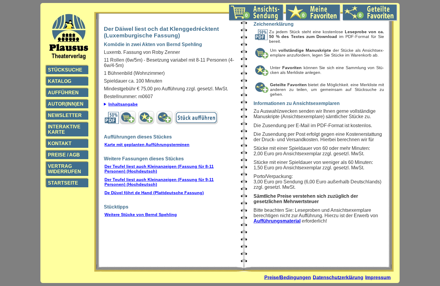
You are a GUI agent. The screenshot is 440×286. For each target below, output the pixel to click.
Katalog (59, 81)
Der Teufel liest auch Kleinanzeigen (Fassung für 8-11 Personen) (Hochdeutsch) (159, 169)
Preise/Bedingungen (287, 277)
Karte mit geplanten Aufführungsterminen (146, 144)
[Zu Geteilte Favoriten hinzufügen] (164, 117)
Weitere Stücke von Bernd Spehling (140, 214)
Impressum (378, 277)
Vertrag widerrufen (64, 169)
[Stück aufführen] (196, 117)
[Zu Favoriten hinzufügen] (146, 117)
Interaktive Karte (64, 129)
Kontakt (60, 143)
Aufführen (63, 92)
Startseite (63, 182)
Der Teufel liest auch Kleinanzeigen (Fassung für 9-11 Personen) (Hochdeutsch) (159, 182)
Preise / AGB (64, 154)
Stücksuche (65, 69)
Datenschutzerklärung (338, 277)
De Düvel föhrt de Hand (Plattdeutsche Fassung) (154, 192)
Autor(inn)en (66, 104)
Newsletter (65, 115)
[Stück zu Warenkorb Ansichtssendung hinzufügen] (128, 117)
